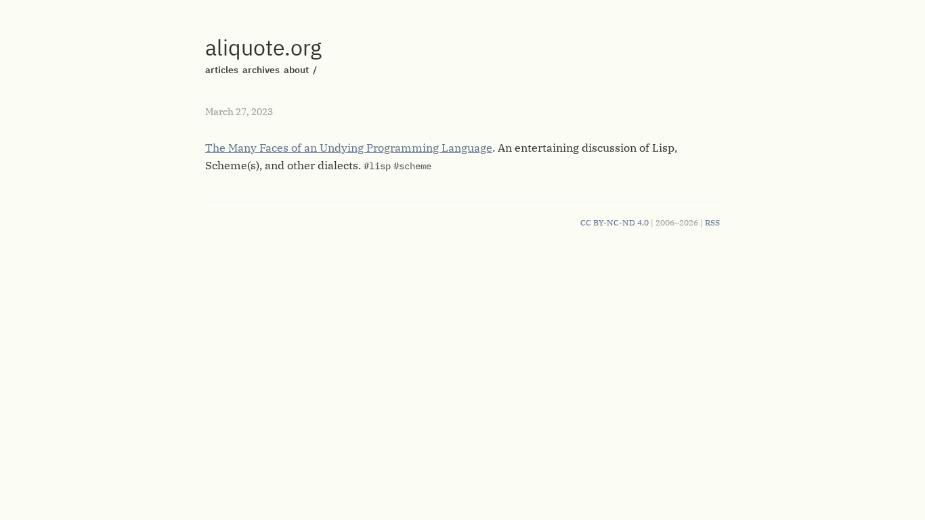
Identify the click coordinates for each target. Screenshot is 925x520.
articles (221, 70)
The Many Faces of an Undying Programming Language (348, 147)
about (296, 70)
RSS (712, 222)
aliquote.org (263, 47)
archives (261, 70)
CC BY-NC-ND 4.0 (614, 222)
